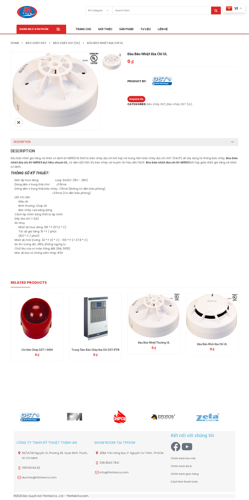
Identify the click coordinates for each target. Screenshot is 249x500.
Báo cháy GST (36, 43)
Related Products (29, 282)
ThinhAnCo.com (77, 496)
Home (15, 43)
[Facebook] (176, 446)
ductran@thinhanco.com (39, 477)
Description (22, 141)
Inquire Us (136, 99)
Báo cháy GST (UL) (66, 43)
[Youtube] (187, 446)
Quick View (37, 312)
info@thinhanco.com (114, 472)
